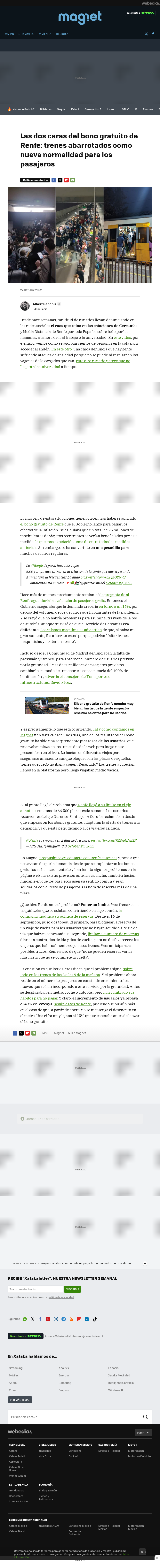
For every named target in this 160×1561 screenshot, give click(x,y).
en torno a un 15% (114, 606)
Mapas (9, 34)
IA (136, 109)
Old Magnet (78, 1033)
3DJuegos (45, 1450)
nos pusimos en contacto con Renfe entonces (78, 857)
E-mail (72, 180)
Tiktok (95, 1318)
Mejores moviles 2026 (54, 1263)
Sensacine (75, 1450)
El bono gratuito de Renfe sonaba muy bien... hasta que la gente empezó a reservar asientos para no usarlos (103, 708)
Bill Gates (46, 109)
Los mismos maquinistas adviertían (71, 629)
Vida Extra (45, 1456)
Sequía (61, 109)
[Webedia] (151, 3)
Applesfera (15, 1461)
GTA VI (125, 109)
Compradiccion (18, 1501)
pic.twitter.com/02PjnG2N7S (103, 577)
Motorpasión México (136, 1527)
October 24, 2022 (119, 583)
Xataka (13, 1450)
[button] (46, 304)
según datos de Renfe (72, 1004)
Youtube (48, 1318)
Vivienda (45, 34)
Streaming (16, 1368)
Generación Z (93, 109)
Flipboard (66, 180)
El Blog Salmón (48, 1490)
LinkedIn (87, 1318)
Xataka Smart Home (17, 1468)
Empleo (63, 1390)
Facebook (153, 33)
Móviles (14, 1375)
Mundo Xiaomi (17, 1475)
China (12, 1390)
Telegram (63, 1318)
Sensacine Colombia (75, 1532)
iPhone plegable (84, 1263)
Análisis (64, 1368)
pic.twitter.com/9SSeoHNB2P (114, 840)
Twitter (146, 33)
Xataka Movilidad (119, 1375)
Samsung (65, 1383)
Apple (13, 1383)
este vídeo (122, 337)
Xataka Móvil (17, 1456)
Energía (64, 1375)
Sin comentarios (37, 180)
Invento (111, 109)
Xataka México (18, 1525)
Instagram (56, 1318)
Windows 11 (115, 1390)
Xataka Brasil (17, 1531)
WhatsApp (25, 1318)
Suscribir (72, 1289)
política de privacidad (61, 1297)
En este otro (61, 349)
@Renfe (37, 565)
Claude (122, 1263)
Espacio (113, 1368)
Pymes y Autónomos (46, 1497)
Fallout (75, 109)
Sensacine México (80, 1525)
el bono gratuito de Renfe (42, 524)
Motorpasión (136, 1450)
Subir (140, 1432)
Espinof (73, 1456)
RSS (71, 1318)
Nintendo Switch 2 (23, 109)
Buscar (145, 1416)
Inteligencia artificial (121, 1383)
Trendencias (16, 1490)
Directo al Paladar (109, 1450)
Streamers (26, 34)
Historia (62, 34)
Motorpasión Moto (139, 1456)
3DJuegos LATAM (49, 1525)
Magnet (80, 18)
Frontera (148, 109)
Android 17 (106, 1263)
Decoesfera (16, 1496)
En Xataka (79, 698)
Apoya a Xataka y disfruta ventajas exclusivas (72, 1336)
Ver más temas (20, 1400)
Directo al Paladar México (109, 1527)
